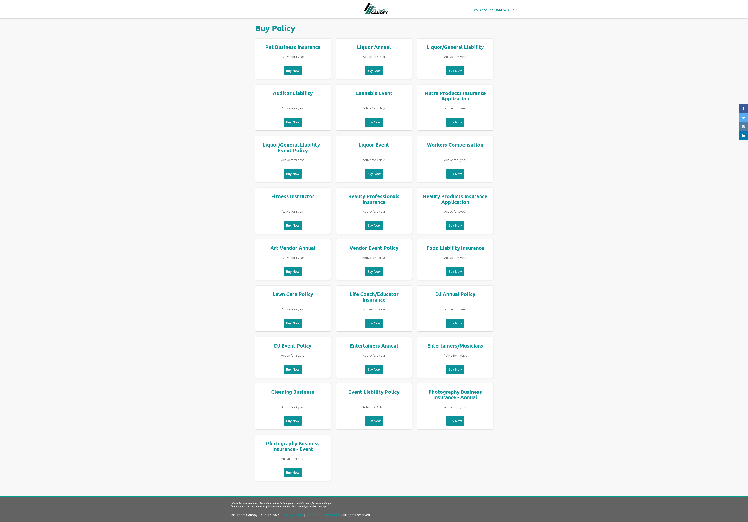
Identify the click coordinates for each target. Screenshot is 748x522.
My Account (483, 10)
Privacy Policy (293, 515)
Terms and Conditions (323, 515)
